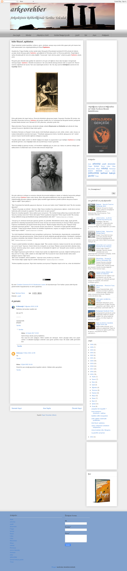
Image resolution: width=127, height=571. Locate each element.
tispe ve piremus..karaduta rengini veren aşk (104, 323)
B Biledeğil (20, 306)
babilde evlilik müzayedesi (99, 416)
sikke (113, 171)
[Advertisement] (101, 71)
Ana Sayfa (16, 35)
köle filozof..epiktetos (98, 423)
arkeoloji (96, 164)
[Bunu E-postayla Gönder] (33, 293)
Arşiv (94, 35)
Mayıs (94, 395)
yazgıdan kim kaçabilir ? (99, 409)
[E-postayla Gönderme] (29, 293)
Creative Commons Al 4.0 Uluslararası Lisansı (31, 284)
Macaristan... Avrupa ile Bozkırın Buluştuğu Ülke (103, 259)
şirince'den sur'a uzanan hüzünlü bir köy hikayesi (104, 245)
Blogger (54, 567)
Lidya (108, 166)
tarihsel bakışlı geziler (17, 559)
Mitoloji (28, 35)
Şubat (94, 404)
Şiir (86, 35)
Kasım (94, 379)
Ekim (93, 382)
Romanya (112, 168)
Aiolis (89, 164)
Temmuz (95, 390)
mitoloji (104, 168)
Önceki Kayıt (77, 408)
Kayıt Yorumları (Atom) (49, 415)
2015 (92, 374)
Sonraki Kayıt (17, 408)
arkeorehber (27, 9)
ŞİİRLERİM (93, 173)
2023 (92, 352)
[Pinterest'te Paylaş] (41, 293)
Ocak (94, 406)
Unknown (19, 353)
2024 (92, 350)
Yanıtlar (20, 329)
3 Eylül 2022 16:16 (26, 364)
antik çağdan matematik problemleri (98, 419)
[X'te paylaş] (37, 293)
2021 (92, 358)
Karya (103, 166)
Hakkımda (105, 35)
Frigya (90, 166)
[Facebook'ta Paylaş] (39, 293)
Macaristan (91, 168)
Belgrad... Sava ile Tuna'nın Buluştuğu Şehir (105, 205)
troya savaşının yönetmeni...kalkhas (98, 412)
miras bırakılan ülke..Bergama (100, 430)
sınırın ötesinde (95, 171)
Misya (98, 168)
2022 (92, 355)
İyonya (96, 166)
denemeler (111, 164)
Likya (113, 166)
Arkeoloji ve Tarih (42, 35)
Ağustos (94, 387)
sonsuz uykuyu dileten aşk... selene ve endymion (105, 273)
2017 (92, 369)
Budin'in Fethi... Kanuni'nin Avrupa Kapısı (104, 232)
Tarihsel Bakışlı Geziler (62, 35)
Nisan (94, 398)
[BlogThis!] (35, 293)
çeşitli (19, 296)
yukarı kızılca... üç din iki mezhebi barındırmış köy (104, 218)
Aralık (94, 376)
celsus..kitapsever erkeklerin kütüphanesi (100, 426)
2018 (92, 366)
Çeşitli (77, 35)
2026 (92, 344)
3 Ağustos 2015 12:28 (31, 306)
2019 (92, 363)
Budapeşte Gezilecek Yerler (105, 311)
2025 (92, 347)
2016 (92, 371)
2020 (92, 361)
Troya (97, 176)
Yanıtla (18, 325)
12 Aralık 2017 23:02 (32, 333)
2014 (92, 437)
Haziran (94, 393)
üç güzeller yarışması (98, 433)
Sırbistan (107, 171)
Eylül (93, 385)
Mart (93, 401)
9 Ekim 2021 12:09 (29, 353)
